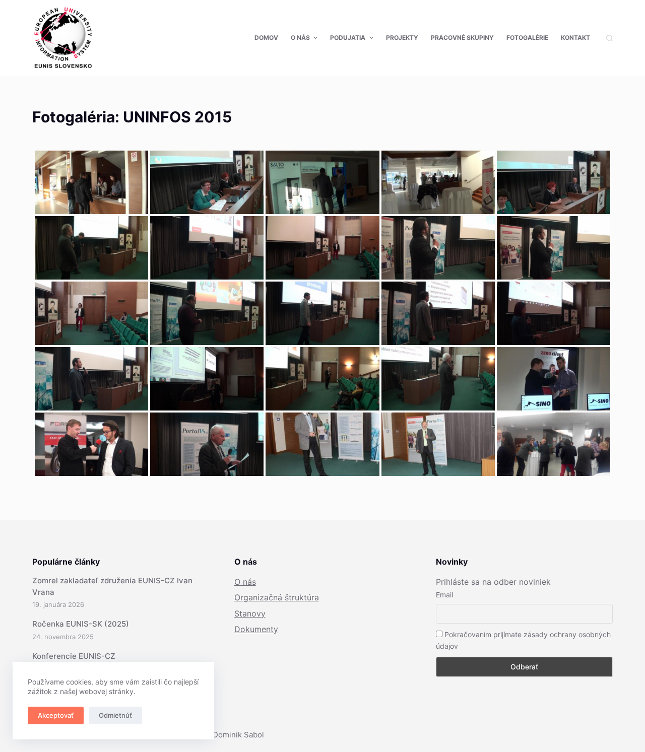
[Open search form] (609, 38)
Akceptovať (56, 715)
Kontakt (575, 37)
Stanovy (250, 613)
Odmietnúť (115, 715)
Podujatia (347, 37)
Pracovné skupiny (462, 37)
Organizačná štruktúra (276, 597)
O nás (300, 37)
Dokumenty (256, 629)
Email (444, 594)
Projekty (402, 37)
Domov (266, 37)
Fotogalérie (527, 37)
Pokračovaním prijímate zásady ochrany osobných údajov (523, 640)
